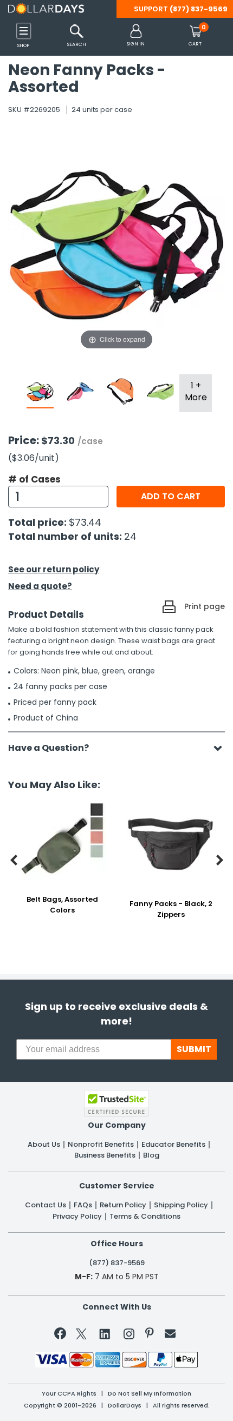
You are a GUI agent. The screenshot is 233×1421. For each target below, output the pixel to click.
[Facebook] (62, 1335)
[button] (136, 36)
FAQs (83, 1205)
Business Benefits (104, 1155)
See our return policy (53, 569)
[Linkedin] (105, 1333)
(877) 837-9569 (199, 9)
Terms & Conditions (144, 1216)
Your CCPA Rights (69, 1394)
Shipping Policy (181, 1205)
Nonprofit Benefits (101, 1144)
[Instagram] (129, 1336)
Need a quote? (40, 586)
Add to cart (170, 496)
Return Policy (123, 1205)
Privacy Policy (77, 1216)
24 (130, 536)
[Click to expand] (116, 243)
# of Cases (34, 479)
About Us (44, 1144)
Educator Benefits (173, 1144)
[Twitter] (81, 1336)
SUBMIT (194, 1049)
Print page (204, 606)
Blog (151, 1155)
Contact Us (45, 1205)
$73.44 (85, 522)
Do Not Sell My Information (149, 1394)
